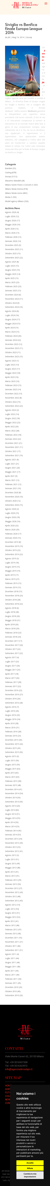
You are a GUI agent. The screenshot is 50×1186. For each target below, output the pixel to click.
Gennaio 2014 (11, 834)
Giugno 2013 (10, 863)
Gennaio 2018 (11, 636)
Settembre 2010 (12, 995)
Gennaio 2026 (11, 241)
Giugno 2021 (10, 467)
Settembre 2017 (12, 653)
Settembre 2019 (12, 554)
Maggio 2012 (10, 917)
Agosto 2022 (10, 410)
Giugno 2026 (10, 220)
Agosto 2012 (10, 904)
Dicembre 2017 (11, 641)
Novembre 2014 (12, 793)
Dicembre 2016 (11, 690)
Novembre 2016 (12, 694)
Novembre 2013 (12, 843)
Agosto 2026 (10, 212)
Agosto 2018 (10, 608)
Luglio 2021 (10, 463)
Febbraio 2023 (11, 385)
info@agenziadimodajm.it (18, 1069)
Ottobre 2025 (11, 253)
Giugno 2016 (10, 715)
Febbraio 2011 (11, 979)
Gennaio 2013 (11, 884)
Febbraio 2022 (11, 435)
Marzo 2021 (10, 480)
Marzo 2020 (10, 529)
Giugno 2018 (10, 616)
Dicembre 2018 (11, 591)
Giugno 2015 (10, 764)
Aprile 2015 (10, 772)
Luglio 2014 (10, 810)
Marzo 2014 (10, 826)
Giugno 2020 (10, 517)
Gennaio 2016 (11, 735)
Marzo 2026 (10, 233)
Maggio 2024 (10, 323)
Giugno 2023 (10, 369)
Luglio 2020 (10, 513)
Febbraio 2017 (11, 682)
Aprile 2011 (10, 970)
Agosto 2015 (10, 756)
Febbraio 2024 (11, 336)
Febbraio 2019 (11, 583)
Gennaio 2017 (11, 686)
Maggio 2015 (10, 768)
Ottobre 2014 (11, 797)
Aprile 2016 (10, 723)
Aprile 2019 (10, 575)
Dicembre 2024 (11, 294)
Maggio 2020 (10, 521)
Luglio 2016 (10, 711)
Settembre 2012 (12, 900)
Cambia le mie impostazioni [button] (30, 1175)
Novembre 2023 (12, 348)
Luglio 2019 (10, 562)
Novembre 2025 (12, 249)
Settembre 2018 (12, 604)
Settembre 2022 (12, 406)
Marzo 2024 (10, 331)
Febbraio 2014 (11, 830)
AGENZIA (10, 1089)
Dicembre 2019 (11, 542)
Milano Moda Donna (14, 189)
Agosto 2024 (10, 311)
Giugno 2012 (10, 913)
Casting (8, 172)
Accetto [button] (30, 1163)
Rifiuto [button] (30, 1168)
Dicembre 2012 (11, 888)
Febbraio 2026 (11, 237)
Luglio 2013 (10, 859)
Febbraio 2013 (11, 880)
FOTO (8, 1092)
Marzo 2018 (10, 628)
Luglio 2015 (10, 760)
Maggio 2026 (10, 224)
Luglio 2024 (10, 315)
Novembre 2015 (12, 744)
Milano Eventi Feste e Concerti (18, 185)
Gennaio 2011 (11, 983)
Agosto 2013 (10, 855)
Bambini (8, 168)
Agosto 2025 (10, 261)
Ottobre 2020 (11, 501)
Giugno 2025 (10, 270)
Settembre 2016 (12, 702)
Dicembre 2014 (11, 789)
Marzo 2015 (10, 777)
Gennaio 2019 (11, 587)
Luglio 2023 (10, 364)
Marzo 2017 (10, 678)
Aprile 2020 (10, 525)
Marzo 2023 (10, 381)
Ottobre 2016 (11, 698)
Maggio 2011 (10, 966)
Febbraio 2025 (11, 286)
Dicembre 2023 (11, 344)
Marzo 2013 (10, 876)
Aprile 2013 (10, 872)
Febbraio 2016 (11, 731)
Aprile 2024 (10, 327)
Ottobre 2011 (11, 946)
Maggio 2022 (10, 422)
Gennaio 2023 (11, 389)
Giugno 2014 (10, 814)
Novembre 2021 (12, 447)
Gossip (29, 37)
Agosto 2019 (10, 558)
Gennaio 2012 (11, 933)
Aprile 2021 (10, 476)
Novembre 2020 (12, 496)
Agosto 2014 (10, 806)
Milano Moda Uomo (14, 193)
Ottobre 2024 (11, 303)
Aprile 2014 (10, 822)
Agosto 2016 (10, 707)
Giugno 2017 (10, 665)
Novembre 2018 (12, 595)
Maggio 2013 (10, 867)
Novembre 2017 (12, 645)
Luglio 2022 (10, 414)
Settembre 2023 (12, 356)
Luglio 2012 (10, 909)
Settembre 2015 (12, 752)
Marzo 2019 (10, 579)
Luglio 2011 (10, 958)
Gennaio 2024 (11, 340)
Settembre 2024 (12, 307)
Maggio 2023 (10, 373)
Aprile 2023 (10, 377)
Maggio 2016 (10, 719)
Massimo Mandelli (13, 180)
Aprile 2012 (10, 921)
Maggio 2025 (10, 274)
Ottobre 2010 (11, 991)
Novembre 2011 (12, 942)
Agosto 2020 (10, 509)
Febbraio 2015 (11, 781)
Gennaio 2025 (11, 290)
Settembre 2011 (12, 950)
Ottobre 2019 (11, 550)
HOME (8, 1085)
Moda (7, 197)
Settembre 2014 (12, 801)
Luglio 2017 (10, 661)
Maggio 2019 (10, 571)
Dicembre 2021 (11, 443)
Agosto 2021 (10, 459)
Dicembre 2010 (11, 987)
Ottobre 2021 (11, 451)
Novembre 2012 (12, 892)
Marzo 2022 (10, 430)
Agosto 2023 (10, 360)
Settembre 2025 (12, 257)
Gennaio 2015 (11, 785)
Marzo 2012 (10, 925)
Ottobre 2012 (11, 896)
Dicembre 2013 (11, 838)
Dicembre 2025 (11, 245)
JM (9, 37)
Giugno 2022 (10, 418)
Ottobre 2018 (11, 599)
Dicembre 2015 (11, 740)
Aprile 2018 (10, 624)
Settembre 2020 (12, 505)
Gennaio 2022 (11, 439)
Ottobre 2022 (11, 402)
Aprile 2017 (10, 674)
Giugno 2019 (10, 566)
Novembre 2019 (12, 546)
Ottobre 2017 (11, 649)
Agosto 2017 (10, 657)
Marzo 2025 (10, 282)
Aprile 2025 (10, 278)
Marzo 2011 (10, 974)
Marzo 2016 (10, 727)
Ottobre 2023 (11, 352)
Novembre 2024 (12, 299)
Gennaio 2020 (11, 538)
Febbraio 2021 (11, 484)
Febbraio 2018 (11, 632)
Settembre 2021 (12, 455)
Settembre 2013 (12, 851)
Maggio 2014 (10, 818)
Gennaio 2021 (11, 488)
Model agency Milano (14, 201)
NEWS (8, 1099)
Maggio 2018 (10, 620)
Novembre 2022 (12, 397)
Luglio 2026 (10, 216)
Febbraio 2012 (11, 929)
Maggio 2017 (10, 669)
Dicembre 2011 (11, 937)
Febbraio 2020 (11, 533)
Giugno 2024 (10, 319)
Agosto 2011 (10, 954)
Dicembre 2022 (11, 393)
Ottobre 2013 (11, 847)
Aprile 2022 (10, 426)
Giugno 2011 (10, 962)
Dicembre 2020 (11, 492)
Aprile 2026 (10, 228)
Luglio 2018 (10, 612)
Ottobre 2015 (11, 748)
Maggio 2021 (10, 472)
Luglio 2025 (10, 265)
